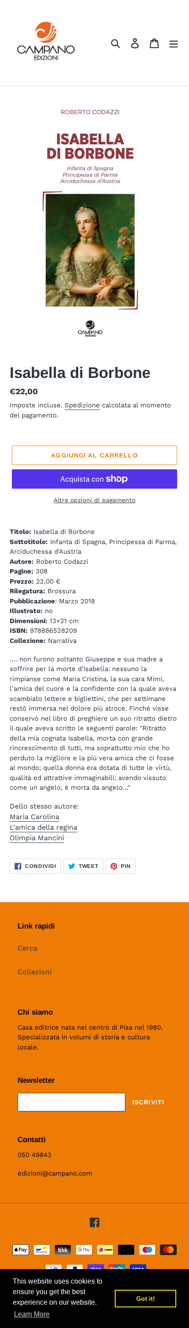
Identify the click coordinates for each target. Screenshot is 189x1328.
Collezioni (34, 972)
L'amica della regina (43, 827)
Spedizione (82, 405)
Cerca (27, 948)
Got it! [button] (145, 1298)
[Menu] (173, 43)
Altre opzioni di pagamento (94, 500)
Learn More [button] (32, 1314)
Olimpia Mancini (37, 838)
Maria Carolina (34, 817)
